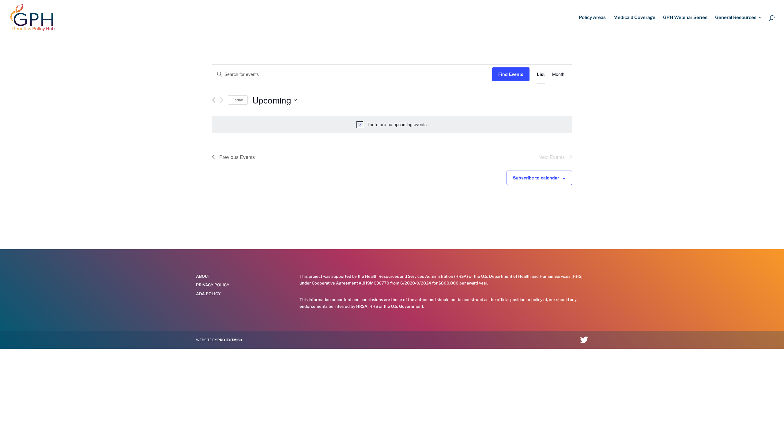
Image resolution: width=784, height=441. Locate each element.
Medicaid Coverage (634, 17)
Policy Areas (592, 17)
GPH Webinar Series (685, 17)
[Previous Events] (213, 100)
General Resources (735, 17)
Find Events (510, 74)
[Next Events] (221, 100)
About (203, 276)
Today (238, 99)
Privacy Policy (212, 284)
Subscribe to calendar (536, 178)
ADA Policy (208, 293)
